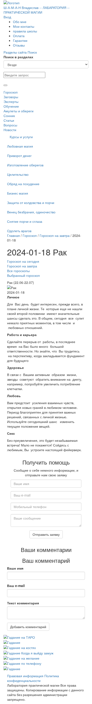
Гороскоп (11, 92)
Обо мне (19, 21)
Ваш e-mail (16, 585)
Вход (7, 17)
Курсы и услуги (21, 136)
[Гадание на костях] (20, 647)
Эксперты (11, 101)
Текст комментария (23, 603)
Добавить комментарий (28, 626)
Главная (13, 235)
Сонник (9, 115)
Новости (10, 129)
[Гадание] (12, 642)
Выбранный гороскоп (23, 275)
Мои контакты (23, 26)
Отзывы (19, 45)
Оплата (19, 35)
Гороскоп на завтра (55, 235)
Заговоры (11, 96)
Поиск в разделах (18, 57)
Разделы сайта (16, 52)
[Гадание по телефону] (22, 663)
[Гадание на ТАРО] (19, 636)
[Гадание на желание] (21, 657)
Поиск (32, 52)
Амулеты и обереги (18, 111)
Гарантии (20, 40)
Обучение (11, 106)
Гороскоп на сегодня (23, 261)
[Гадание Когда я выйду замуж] (28, 652)
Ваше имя (15, 568)
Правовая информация (25, 675)
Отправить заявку (46, 534)
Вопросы (10, 125)
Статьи (9, 120)
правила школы (25, 31)
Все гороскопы (18, 270)
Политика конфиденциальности (33, 678)
